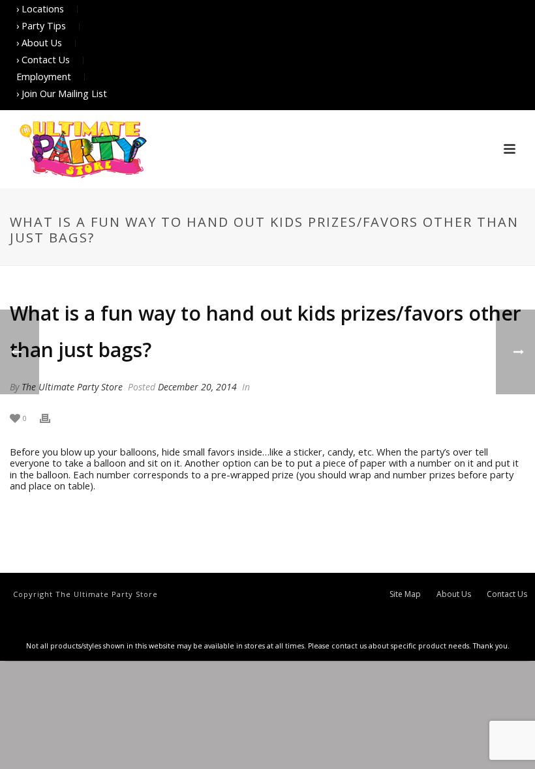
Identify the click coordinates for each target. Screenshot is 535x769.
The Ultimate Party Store (72, 387)
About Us (453, 594)
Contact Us (507, 594)
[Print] (51, 417)
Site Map (405, 594)
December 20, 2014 (197, 387)
